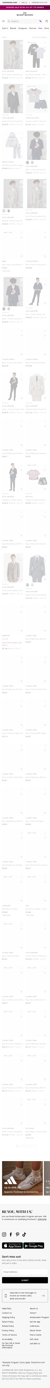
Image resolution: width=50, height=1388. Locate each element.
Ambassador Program (39, 1317)
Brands (13, 28)
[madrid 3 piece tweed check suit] (13, 98)
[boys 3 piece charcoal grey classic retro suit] (37, 244)
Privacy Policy (8, 1330)
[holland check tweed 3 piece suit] (37, 386)
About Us (34, 1308)
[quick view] (21, 66)
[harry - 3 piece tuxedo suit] (13, 386)
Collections (34, 1326)
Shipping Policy (8, 1317)
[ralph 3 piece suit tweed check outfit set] (37, 567)
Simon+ (33, 1313)
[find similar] (21, 48)
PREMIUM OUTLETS (39, 2)
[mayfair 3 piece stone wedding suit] (13, 193)
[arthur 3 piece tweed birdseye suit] (13, 1111)
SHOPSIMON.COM (10, 2)
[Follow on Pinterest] (18, 1236)
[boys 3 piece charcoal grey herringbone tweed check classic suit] (13, 342)
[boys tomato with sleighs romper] (37, 713)
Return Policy (7, 1321)
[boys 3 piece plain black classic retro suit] (37, 342)
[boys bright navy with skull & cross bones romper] (13, 523)
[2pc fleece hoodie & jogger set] (13, 145)
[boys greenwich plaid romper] (37, 523)
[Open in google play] (33, 1248)
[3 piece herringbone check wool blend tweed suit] (13, 567)
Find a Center (35, 1335)
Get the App (35, 1321)
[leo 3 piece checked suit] (13, 54)
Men (40, 28)
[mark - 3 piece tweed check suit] (37, 145)
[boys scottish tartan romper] (37, 669)
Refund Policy (8, 1326)
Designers (22, 28)
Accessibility (7, 1339)
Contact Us (7, 1313)
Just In (5, 28)
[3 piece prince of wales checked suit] (37, 936)
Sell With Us (35, 1343)
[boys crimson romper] (37, 801)
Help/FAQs (6, 1308)
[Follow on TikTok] (24, 1236)
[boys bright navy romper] (13, 433)
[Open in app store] (12, 1248)
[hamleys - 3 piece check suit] (13, 477)
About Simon (35, 1330)
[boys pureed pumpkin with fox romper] (13, 713)
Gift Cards (34, 1339)
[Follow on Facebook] (11, 1236)
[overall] (13, 619)
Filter (4, 37)
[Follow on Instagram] (4, 1236)
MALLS (24, 2)
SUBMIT (25, 1280)
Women (32, 28)
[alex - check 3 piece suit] (37, 291)
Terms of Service (9, 1335)
